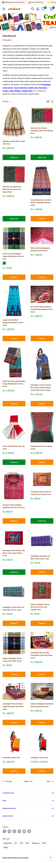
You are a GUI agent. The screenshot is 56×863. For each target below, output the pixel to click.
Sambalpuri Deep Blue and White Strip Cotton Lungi (40, 557)
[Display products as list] (52, 101)
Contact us (14, 157)
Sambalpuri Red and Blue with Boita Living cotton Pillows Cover (14, 553)
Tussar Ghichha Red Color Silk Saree (14, 447)
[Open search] (32, 8)
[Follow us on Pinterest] (19, 831)
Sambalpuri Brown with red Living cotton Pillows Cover (41, 493)
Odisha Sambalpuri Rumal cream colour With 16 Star (12, 659)
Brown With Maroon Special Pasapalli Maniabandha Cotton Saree (42, 309)
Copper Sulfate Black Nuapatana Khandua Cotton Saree (13, 322)
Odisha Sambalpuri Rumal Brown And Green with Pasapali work (40, 606)
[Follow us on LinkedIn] (29, 831)
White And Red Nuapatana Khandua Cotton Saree (40, 249)
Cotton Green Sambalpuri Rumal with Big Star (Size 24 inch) (13, 256)
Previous (8, 781)
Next (49, 781)
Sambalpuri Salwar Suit (11, 757)
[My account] (37, 8)
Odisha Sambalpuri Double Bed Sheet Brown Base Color (42, 705)
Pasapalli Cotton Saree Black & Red (41, 447)
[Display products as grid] (48, 101)
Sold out (42, 219)
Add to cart (42, 157)
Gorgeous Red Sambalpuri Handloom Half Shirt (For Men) (14, 506)
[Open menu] (4, 9)
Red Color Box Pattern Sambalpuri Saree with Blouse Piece (42, 130)
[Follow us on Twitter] (9, 831)
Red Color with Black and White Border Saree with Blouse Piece (12, 189)
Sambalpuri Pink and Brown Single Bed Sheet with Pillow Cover (13, 706)
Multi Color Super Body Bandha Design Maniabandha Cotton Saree (14, 383)
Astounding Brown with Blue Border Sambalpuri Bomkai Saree (41, 202)
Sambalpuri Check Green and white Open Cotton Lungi (13, 608)
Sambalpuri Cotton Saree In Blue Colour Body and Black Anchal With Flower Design (41, 387)
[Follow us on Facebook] (4, 831)
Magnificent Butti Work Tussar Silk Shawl (14, 142)
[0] (43, 10)
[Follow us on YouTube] (24, 831)
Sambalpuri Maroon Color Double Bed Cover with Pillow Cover (41, 655)
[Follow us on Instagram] (14, 831)
